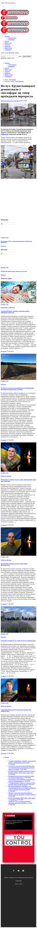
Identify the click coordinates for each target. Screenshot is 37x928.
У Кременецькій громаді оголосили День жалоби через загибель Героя (21, 783)
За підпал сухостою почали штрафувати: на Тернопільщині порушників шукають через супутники (17, 388)
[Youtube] (18, 871)
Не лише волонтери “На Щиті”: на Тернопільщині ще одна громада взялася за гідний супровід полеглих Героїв (22, 787)
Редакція (17, 101)
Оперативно (10, 101)
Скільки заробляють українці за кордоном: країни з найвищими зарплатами (22, 761)
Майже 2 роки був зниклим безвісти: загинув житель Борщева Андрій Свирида (22, 793)
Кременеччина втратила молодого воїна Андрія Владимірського (21, 777)
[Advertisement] (18, 199)
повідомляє (5, 134)
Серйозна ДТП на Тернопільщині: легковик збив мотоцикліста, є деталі (20, 802)
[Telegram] (23, 871)
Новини (3, 101)
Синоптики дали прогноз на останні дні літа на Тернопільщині (18, 640)
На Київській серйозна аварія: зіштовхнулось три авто (14, 271)
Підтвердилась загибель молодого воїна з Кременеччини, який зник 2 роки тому (21, 772)
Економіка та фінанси (8, 307)
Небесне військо (6, 476)
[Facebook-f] (14, 871)
